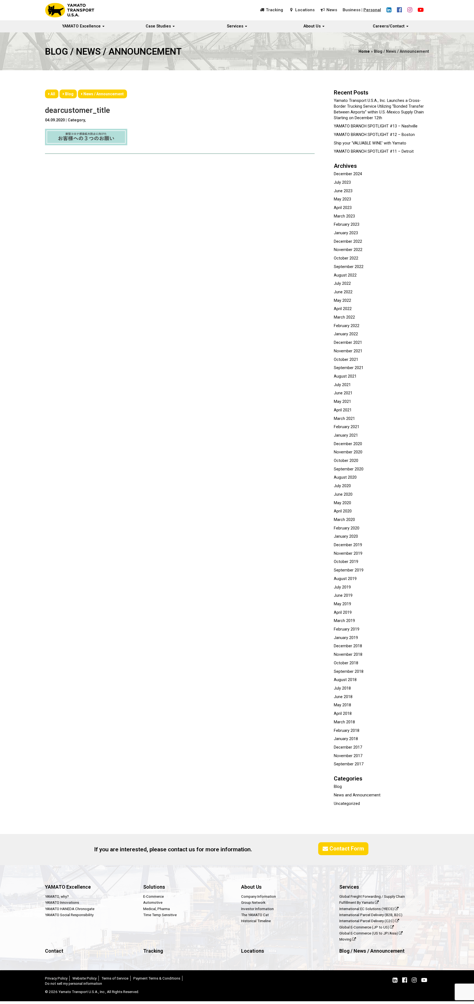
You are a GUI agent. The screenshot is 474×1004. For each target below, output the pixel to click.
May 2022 (342, 300)
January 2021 (346, 435)
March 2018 (344, 722)
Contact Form (346, 848)
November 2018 (348, 654)
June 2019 (343, 595)
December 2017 (348, 747)
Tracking (274, 9)
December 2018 (348, 646)
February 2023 (346, 224)
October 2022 (346, 258)
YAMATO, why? (57, 896)
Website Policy (84, 978)
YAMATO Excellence (82, 26)
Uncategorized (347, 803)
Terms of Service (114, 978)
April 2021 (343, 410)
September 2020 (348, 469)
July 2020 (342, 486)
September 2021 (348, 368)
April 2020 (343, 511)
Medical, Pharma (156, 909)
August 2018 (345, 679)
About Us (312, 26)
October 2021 (346, 359)
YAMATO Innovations (62, 902)
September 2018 (348, 671)
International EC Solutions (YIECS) (367, 909)
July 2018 (342, 688)
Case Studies (159, 26)
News (331, 9)
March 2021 (344, 418)
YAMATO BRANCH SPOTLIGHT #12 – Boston (374, 134)
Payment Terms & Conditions (156, 978)
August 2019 (345, 578)
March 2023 (344, 216)
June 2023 (343, 191)
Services (235, 26)
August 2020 (345, 477)
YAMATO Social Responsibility (69, 915)
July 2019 (342, 587)
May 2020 (342, 503)
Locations (305, 9)
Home (364, 51)
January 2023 (346, 233)
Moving (345, 939)
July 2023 (342, 182)
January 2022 (346, 334)
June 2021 (343, 393)
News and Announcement (357, 795)
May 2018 (342, 705)
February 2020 (346, 528)
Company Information (258, 896)
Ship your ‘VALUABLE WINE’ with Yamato (370, 143)
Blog (69, 94)
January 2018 (346, 739)
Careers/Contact (389, 26)
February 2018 (346, 730)
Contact (54, 951)
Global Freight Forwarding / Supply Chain (372, 896)
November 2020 (348, 452)
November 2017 (348, 756)
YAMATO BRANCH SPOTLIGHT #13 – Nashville (375, 126)
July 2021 (342, 385)
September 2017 (348, 764)
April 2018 (343, 713)
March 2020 (344, 519)
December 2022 (348, 241)
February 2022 (346, 325)
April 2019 (343, 612)
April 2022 (343, 308)
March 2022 (344, 317)
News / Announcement (103, 94)
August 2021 (345, 376)
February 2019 (346, 629)
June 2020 (343, 494)
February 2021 (346, 427)
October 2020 (346, 460)
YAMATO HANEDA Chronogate (69, 909)
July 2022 (342, 283)
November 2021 (348, 351)
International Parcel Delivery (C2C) (367, 921)
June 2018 (343, 697)
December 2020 (348, 444)
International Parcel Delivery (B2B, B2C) (370, 915)
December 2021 (348, 342)
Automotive (152, 902)
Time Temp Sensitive (160, 915)
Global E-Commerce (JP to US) (364, 927)
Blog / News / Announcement (372, 951)
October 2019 (346, 561)
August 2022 (345, 275)
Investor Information (257, 909)
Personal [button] (372, 9)
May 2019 (342, 604)
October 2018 (346, 663)
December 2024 (348, 174)
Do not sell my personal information (73, 983)
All (52, 94)
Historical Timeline (256, 921)
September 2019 (348, 570)
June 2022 (343, 292)
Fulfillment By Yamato (357, 902)
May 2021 (342, 401)
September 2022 (348, 266)
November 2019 (348, 553)
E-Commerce (153, 896)
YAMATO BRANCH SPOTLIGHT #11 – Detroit (374, 151)
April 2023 (343, 207)
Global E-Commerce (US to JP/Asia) (369, 933)
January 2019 (346, 637)
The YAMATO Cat (255, 915)
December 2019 (348, 545)
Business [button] (351, 9)
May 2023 (342, 199)
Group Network (253, 902)
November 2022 (348, 249)
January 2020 (346, 536)
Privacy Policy (56, 978)
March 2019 (344, 620)
